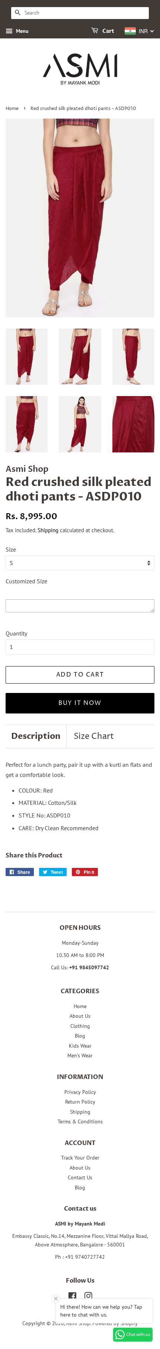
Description (36, 736)
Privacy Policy (80, 1092)
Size (11, 549)
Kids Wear (80, 1045)
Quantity (16, 633)
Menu (22, 31)
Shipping (48, 530)
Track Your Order (80, 1157)
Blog (80, 1035)
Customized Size (26, 581)
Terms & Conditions (80, 1121)
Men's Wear (80, 1055)
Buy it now (80, 703)
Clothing (80, 1026)
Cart (107, 31)
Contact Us (80, 1177)
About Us (80, 1016)
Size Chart (94, 736)
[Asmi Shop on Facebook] (72, 1297)
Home (12, 109)
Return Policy (80, 1101)
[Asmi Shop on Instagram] (88, 1297)
